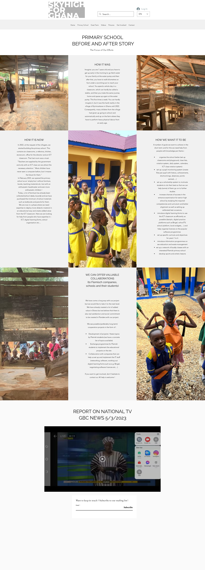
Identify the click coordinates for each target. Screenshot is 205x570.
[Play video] (102, 459)
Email (77, 505)
